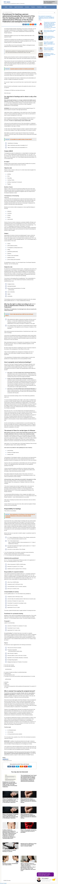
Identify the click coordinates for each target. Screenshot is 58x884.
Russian (1, 883)
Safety (10, 7)
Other (45, 7)
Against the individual (18, 7)
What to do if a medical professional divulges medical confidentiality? (49, 48)
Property (33, 7)
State (6, 7)
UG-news (7, 2)
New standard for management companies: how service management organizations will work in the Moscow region (46, 18)
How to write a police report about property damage (49, 31)
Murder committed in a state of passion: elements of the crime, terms (49, 37)
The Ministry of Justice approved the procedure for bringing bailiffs (49, 54)
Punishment (39, 7)
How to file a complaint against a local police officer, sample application (49, 43)
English (5, 883)
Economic (27, 7)
